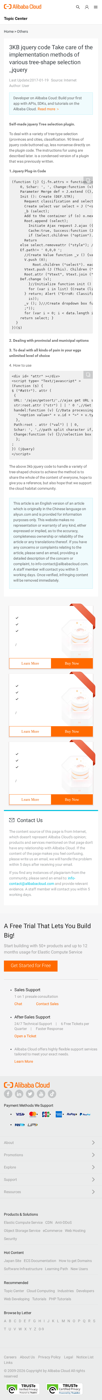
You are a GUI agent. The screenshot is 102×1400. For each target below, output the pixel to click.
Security (10, 1239)
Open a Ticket (25, 1036)
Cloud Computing (41, 1291)
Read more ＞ (49, 109)
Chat (18, 1004)
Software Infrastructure (23, 1269)
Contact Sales (47, 1004)
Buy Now (72, 663)
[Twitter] (30, 1094)
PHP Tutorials (60, 1299)
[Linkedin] (19, 1094)
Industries (66, 1291)
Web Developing (17, 1299)
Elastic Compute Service (23, 1222)
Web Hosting (75, 1230)
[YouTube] (41, 1094)
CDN (49, 1222)
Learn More (30, 663)
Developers (85, 1291)
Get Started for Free (31, 965)
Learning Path (56, 1269)
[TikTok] (52, 1094)
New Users (79, 1269)
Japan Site (12, 1261)
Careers (10, 1357)
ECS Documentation (40, 1261)
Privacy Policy (49, 1357)
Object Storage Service (22, 1230)
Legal (68, 1357)
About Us (27, 1357)
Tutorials (39, 1299)
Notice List (85, 1357)
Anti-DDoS (63, 1222)
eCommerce (52, 1230)
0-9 (41, 1329)
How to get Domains (75, 1261)
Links (8, 1362)
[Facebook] (8, 1094)
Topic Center (14, 1291)
